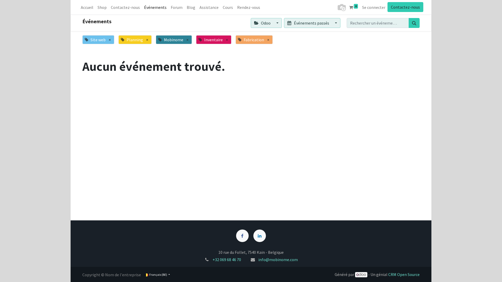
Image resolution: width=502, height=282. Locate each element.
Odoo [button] (265, 23)
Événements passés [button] (311, 23)
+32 (216, 259)
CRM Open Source (404, 274)
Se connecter (373, 7)
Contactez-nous (405, 7)
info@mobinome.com (278, 259)
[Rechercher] (414, 23)
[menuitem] (87, 7)
